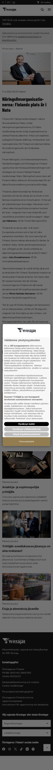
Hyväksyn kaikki (26, 424)
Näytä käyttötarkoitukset (26, 434)
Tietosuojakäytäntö (26, 442)
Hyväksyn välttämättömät (26, 429)
